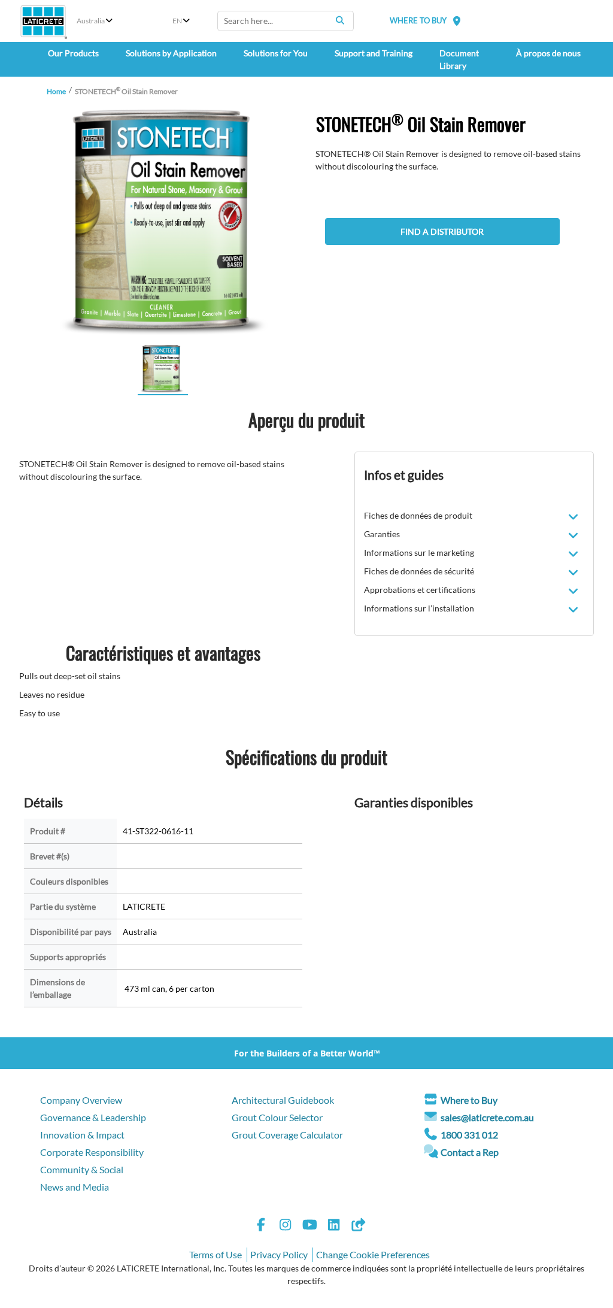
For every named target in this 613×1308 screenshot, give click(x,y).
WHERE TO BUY (418, 20)
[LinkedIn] (334, 1226)
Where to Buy (469, 1100)
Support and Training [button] (373, 53)
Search (340, 20)
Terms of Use (215, 1254)
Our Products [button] (73, 53)
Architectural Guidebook (283, 1100)
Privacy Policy (279, 1254)
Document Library (459, 59)
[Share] (358, 1226)
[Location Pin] (457, 20)
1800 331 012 (469, 1134)
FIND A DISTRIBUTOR (442, 231)
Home (56, 91)
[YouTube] (309, 1226)
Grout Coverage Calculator (287, 1134)
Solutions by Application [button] (171, 53)
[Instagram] (285, 1226)
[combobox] (285, 21)
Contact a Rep (470, 1152)
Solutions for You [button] (276, 53)
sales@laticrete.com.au (487, 1117)
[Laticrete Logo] (43, 21)
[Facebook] (261, 1226)
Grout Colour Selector (277, 1117)
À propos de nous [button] (548, 53)
